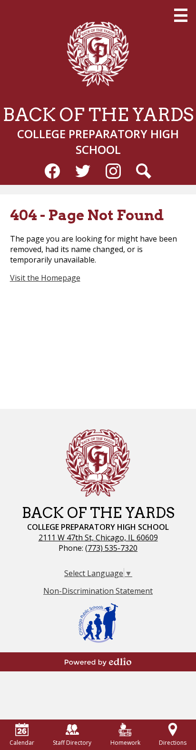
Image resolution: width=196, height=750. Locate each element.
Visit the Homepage (45, 278)
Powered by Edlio (98, 662)
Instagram (113, 171)
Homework (125, 743)
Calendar (22, 743)
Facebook (52, 171)
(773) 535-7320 (111, 548)
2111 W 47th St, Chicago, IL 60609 (98, 537)
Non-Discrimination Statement (98, 591)
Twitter (82, 171)
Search (143, 171)
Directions (172, 743)
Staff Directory (72, 743)
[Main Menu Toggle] (180, 15)
